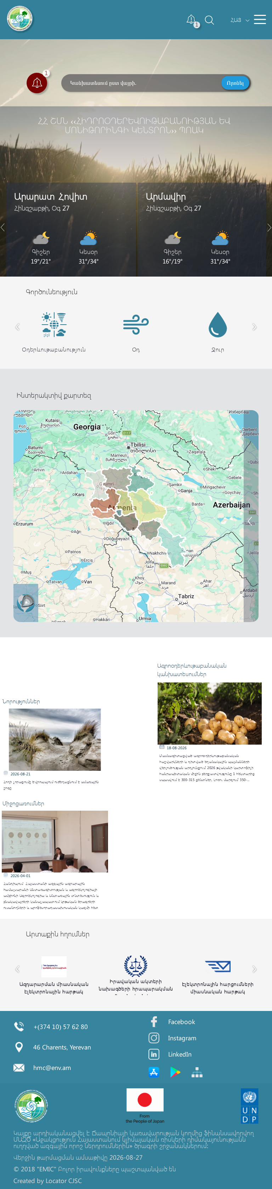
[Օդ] (251, 481)
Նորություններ (21, 701)
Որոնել (235, 83)
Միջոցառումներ (23, 803)
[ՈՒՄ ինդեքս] (251, 454)
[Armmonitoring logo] (21, 19)
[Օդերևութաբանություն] (251, 515)
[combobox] (236, 19)
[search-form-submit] (206, 26)
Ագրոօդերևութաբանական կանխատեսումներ (192, 670)
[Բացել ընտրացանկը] (260, 19)
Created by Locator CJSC (47, 1180)
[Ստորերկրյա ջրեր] (251, 498)
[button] (191, 19)
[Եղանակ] (251, 437)
